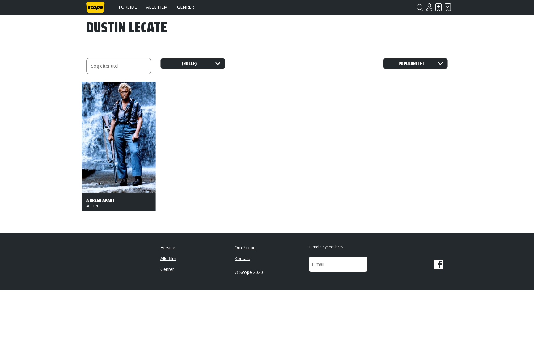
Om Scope (245, 247)
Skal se (438, 7)
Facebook (438, 264)
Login (429, 7)
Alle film (157, 7)
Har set (447, 7)
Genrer (185, 7)
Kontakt (242, 258)
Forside (128, 7)
